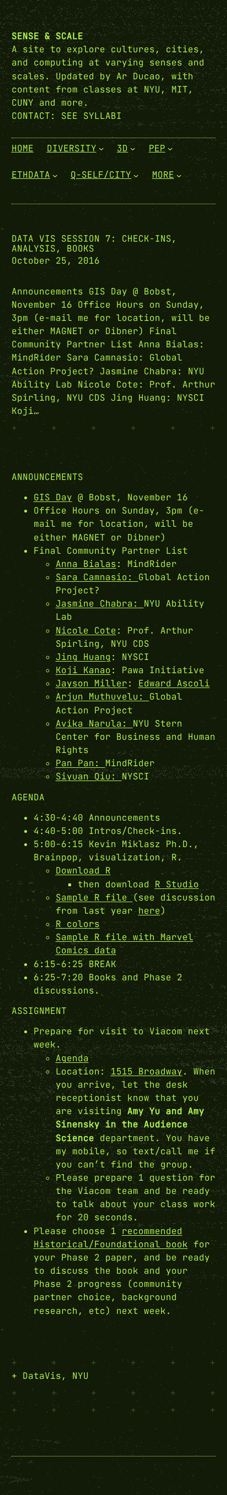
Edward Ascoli (174, 683)
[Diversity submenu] (101, 148)
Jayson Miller (91, 683)
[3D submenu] (133, 148)
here (149, 910)
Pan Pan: (80, 763)
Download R (83, 870)
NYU (80, 1376)
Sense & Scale (47, 36)
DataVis (42, 1376)
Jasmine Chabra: (100, 603)
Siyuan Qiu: (89, 776)
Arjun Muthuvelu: (102, 696)
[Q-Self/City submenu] (136, 175)
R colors (78, 924)
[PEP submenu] (170, 148)
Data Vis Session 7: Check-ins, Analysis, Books (94, 244)
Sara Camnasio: (97, 577)
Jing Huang (83, 657)
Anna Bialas (86, 564)
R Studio (177, 884)
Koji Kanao (83, 670)
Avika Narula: (94, 723)
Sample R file (94, 897)
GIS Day (53, 497)
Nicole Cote (86, 630)
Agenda (72, 1058)
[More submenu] (179, 175)
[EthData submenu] (55, 175)
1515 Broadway (146, 1071)
